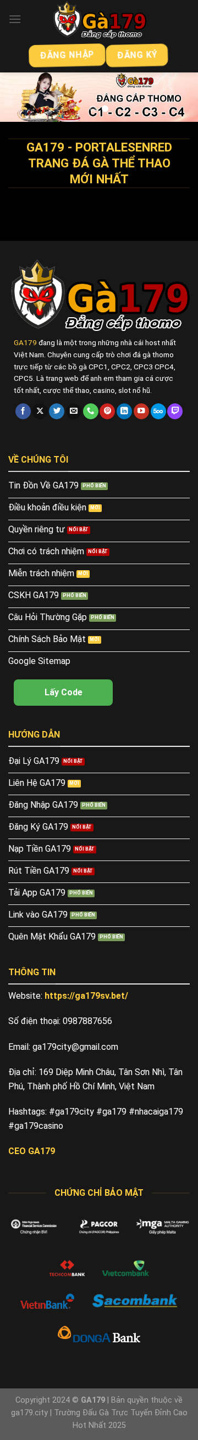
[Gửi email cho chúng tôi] (73, 411)
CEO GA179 (31, 1151)
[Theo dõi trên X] (39, 411)
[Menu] (14, 18)
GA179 (25, 342)
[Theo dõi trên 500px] (158, 411)
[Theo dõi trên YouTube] (141, 411)
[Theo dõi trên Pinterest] (107, 411)
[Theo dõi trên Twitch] (175, 411)
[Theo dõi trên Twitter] (56, 411)
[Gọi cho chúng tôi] (90, 411)
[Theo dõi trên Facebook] (23, 411)
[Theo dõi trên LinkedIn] (124, 411)
